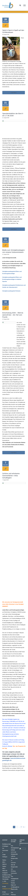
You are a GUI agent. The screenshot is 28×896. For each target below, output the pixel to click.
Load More (13, 92)
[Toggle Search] (20, 5)
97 (21, 827)
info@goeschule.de (7, 888)
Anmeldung (5, 883)
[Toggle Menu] (24, 5)
